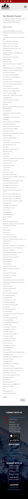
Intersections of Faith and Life (10, 160)
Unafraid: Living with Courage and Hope (13, 368)
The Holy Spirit (6, 307)
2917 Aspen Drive (14, 487)
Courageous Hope (7, 97)
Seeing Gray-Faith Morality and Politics (12, 252)
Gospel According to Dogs (9, 137)
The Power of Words (8, 336)
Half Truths (5, 147)
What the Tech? (7, 379)
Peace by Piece (6, 232)
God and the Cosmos (8, 131)
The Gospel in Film (7, 297)
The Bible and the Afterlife (9, 288)
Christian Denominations (9, 72)
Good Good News (7, 135)
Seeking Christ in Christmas (10, 254)
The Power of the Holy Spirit (10, 334)
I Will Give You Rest (7, 151)
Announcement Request (14, 450)
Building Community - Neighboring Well (13, 70)
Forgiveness (6, 119)
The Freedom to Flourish (9, 295)
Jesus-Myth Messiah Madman (10, 185)
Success (5, 270)
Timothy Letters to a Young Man (11, 363)
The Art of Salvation (8, 286)
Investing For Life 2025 (8, 165)
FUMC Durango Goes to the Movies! (11, 121)
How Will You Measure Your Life (11, 149)
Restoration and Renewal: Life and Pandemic (14, 245)
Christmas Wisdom (7, 86)
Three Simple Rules (8, 361)
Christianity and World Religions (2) (11, 77)
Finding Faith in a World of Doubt (11, 117)
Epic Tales (5, 104)
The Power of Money (8, 331)
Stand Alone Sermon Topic (9, 266)
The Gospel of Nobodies (9, 302)
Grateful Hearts (7, 140)
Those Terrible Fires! (8, 354)
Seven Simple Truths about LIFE (11, 257)
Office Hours (12, 422)
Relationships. (6, 243)
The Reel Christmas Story (9, 345)
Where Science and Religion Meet (11, 384)
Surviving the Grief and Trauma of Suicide (13, 280)
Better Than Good (7, 61)
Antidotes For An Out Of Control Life (12, 48)
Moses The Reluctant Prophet (10, 221)
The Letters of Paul (7, 311)
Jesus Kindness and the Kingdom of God (13, 180)
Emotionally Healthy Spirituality (11, 100)
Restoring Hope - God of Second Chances (13, 248)
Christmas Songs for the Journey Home (12, 81)
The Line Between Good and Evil (11, 322)
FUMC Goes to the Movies (9, 124)
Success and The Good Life (9, 273)
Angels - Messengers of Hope (10, 46)
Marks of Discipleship (8, 214)
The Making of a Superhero (9, 327)
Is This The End (6, 167)
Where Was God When (8, 386)
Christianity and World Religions (11, 74)
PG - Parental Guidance (8, 234)
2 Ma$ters (5, 35)
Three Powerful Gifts (8, 359)
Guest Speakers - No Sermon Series (12, 142)
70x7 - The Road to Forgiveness (10, 41)
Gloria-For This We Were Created (11, 126)
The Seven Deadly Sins (8, 347)
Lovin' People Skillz (7, 212)
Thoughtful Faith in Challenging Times (12, 356)
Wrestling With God (8, 391)
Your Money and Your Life (9, 393)
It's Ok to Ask (6, 170)
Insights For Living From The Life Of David (13, 158)
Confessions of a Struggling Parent (11, 90)
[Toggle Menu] (25, 6)
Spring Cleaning (7, 264)
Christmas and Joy (7, 79)
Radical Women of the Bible (10, 237)
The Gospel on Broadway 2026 (10, 304)
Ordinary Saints (7, 230)
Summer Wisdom (7, 277)
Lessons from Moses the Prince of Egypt (13, 201)
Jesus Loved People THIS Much (10, 183)
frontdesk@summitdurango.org (17, 417)
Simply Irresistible (7, 259)
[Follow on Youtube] (8, 1)
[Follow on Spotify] (11, 1)
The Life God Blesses (8, 320)
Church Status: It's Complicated (11, 88)
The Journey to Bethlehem (9, 309)
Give (14, 447)
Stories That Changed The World (11, 268)
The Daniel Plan (7, 291)
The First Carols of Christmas (10, 293)
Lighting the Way (7, 203)
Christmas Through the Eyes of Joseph (12, 84)
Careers (14, 458)
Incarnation (6, 156)
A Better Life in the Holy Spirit (10, 43)
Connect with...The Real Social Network (12, 95)
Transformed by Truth (8, 366)
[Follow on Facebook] (2, 1)
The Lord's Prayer (7, 324)
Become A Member (14, 455)
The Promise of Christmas (9, 338)
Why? (4, 388)
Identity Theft (6, 154)
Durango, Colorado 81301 (14, 489)
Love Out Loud (6, 210)
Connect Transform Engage (9, 93)
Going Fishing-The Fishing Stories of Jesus (13, 133)
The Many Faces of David (9, 329)
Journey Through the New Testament (12, 196)
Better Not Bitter (7, 59)
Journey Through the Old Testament (12, 198)
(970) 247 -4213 (13, 419)
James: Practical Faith (8, 172)
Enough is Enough (7, 102)
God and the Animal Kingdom (10, 128)
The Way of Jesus (7, 350)
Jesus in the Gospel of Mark (10, 174)
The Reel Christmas (8, 343)
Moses (4, 219)
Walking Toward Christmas (9, 372)
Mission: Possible (7, 217)
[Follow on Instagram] (5, 1)
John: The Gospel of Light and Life (11, 194)
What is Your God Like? (8, 377)
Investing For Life (7, 163)
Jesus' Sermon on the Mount (10, 187)
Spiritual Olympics (7, 261)
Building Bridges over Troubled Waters (12, 68)
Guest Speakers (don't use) (9, 144)
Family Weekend (7, 111)
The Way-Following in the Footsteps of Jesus (14, 352)
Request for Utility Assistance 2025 (14, 461)
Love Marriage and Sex (8, 207)
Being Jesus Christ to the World (10, 57)
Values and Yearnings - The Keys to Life (12, 370)
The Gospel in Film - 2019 (9, 300)
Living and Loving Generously (10, 205)
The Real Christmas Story (9, 340)
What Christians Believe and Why (11, 375)
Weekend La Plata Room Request (14, 452)
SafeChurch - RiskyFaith (9, 250)
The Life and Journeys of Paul (10, 317)
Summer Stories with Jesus (9, 275)
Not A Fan (5, 227)
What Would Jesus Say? (8, 382)
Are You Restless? (7, 50)
